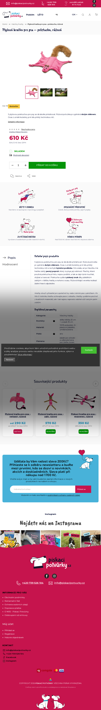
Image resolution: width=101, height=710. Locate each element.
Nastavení (9, 360)
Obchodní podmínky (15, 597)
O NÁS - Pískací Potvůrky (17, 611)
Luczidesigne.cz (52, 687)
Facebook (48, 575)
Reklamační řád (12, 601)
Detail (17, 431)
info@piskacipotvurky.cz (69, 582)
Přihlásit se (81, 489)
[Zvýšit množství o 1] (25, 165)
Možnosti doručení (21, 155)
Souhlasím (89, 350)
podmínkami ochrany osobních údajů (64, 495)
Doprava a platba (13, 608)
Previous (5, 384)
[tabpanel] (18, 412)
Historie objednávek (14, 637)
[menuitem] (30, 15)
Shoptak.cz (72, 687)
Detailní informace (16, 122)
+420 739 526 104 (32, 582)
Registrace (10, 634)
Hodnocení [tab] (10, 264)
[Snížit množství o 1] (12, 165)
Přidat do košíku (47, 165)
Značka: (18, 132)
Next (95, 384)
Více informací (25, 354)
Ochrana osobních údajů (16, 604)
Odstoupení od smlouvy (16, 615)
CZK (74, 15)
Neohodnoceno (28, 129)
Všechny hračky (66, 316)
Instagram (56, 575)
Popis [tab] (12, 257)
